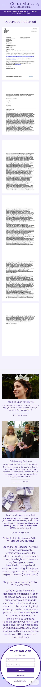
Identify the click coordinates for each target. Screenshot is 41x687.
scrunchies (9, 603)
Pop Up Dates (20, 415)
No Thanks (20, 675)
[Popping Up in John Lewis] (20, 386)
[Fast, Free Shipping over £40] (20, 499)
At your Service (20, 533)
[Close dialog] (39, 646)
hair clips (20, 603)
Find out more (20, 481)
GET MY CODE (20, 670)
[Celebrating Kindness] (20, 439)
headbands (29, 600)
